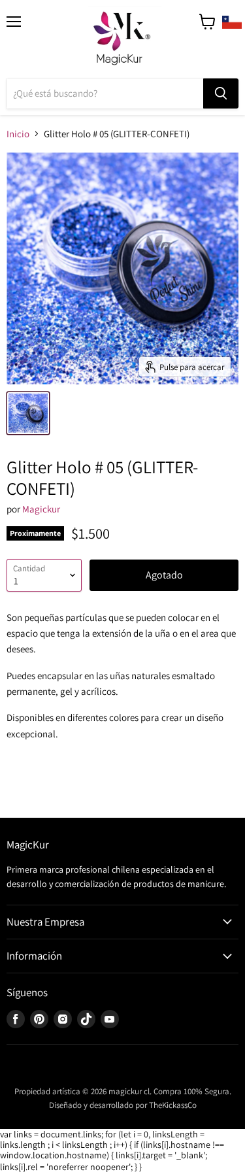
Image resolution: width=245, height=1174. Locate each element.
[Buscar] (220, 93)
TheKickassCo (173, 1105)
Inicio (18, 133)
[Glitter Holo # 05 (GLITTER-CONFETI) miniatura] (28, 413)
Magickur (41, 509)
